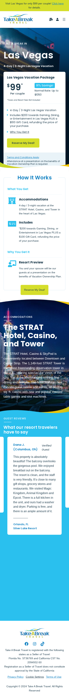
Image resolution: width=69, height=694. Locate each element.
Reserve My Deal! (23, 143)
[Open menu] (64, 19)
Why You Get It (19, 132)
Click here (58, 3)
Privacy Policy (16, 676)
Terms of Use (53, 676)
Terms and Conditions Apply (23, 157)
